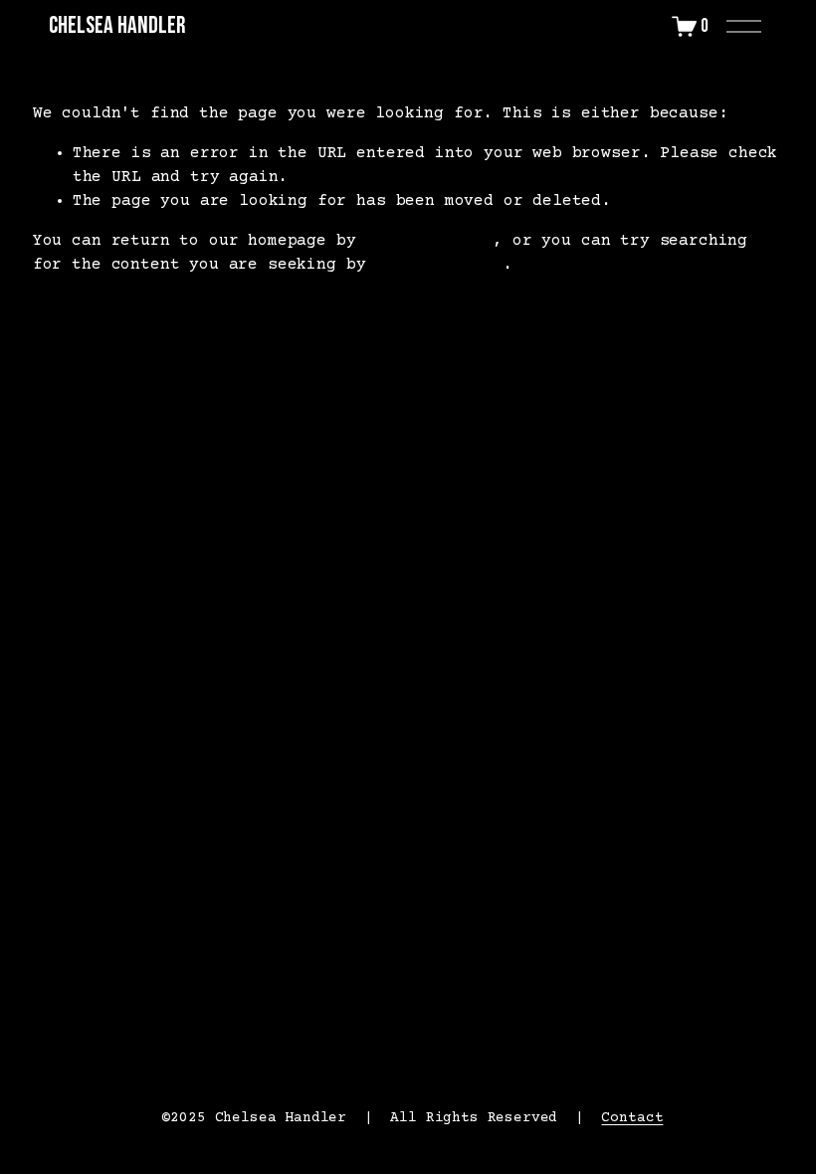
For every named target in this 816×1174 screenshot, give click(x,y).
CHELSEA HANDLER (117, 26)
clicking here (429, 241)
